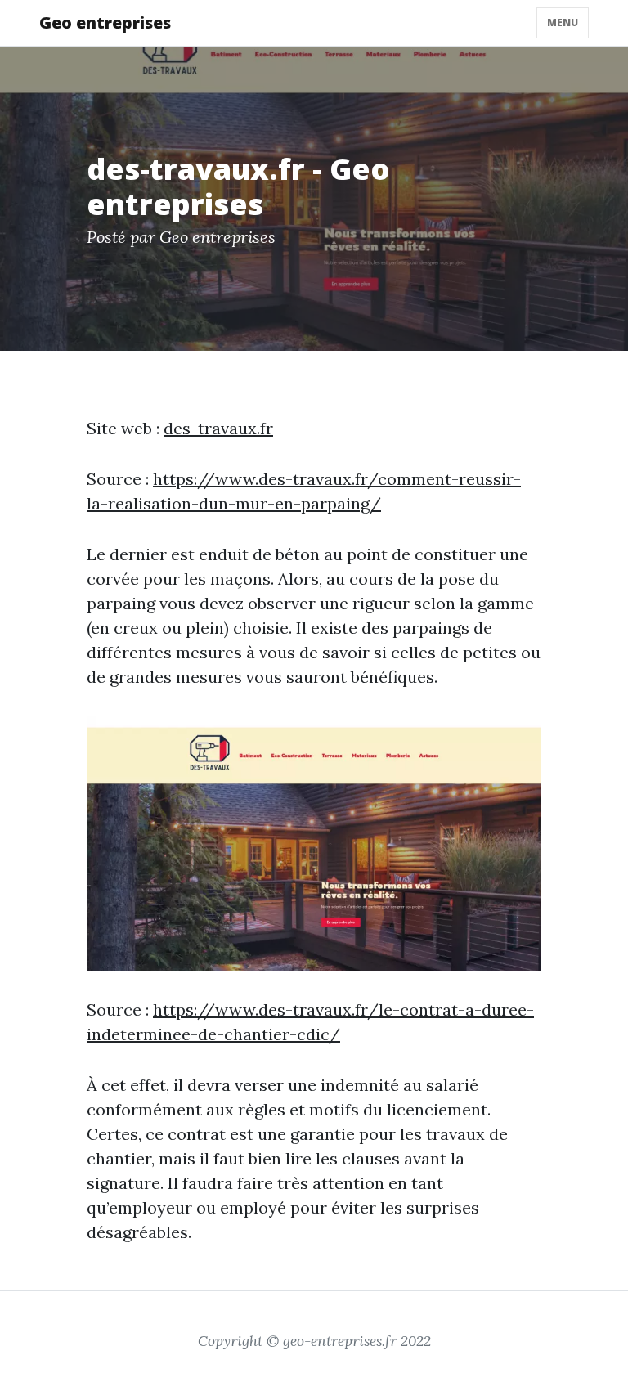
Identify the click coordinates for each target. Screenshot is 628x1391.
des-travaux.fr (218, 428)
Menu (562, 22)
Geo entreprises (105, 22)
